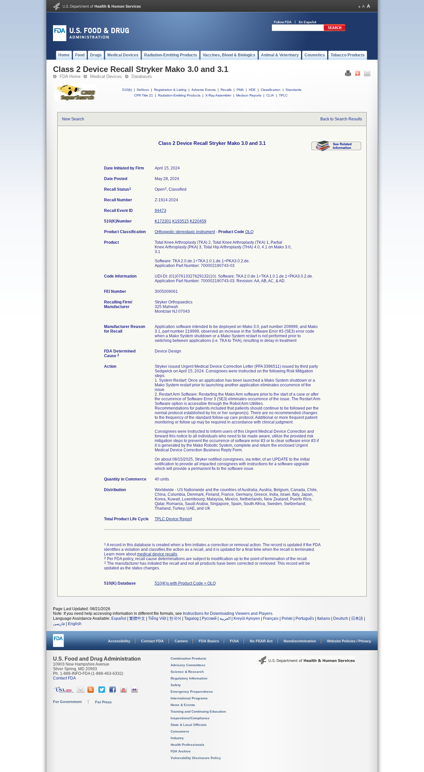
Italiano (323, 618)
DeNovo (143, 90)
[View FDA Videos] (124, 691)
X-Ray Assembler (218, 95)
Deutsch (340, 618)
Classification (271, 90)
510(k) (127, 90)
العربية (225, 618)
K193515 (180, 221)
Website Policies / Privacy (349, 641)
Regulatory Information (189, 678)
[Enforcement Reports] (336, 150)
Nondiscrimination (300, 641)
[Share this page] (357, 75)
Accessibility (119, 641)
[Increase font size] (368, 6)
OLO (249, 231)
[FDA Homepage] (58, 643)
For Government (67, 702)
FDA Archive (181, 751)
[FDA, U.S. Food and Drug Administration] (91, 39)
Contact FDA (152, 641)
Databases (142, 76)
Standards (293, 90)
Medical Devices (106, 76)
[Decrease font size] (359, 6)
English (74, 623)
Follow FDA (283, 22)
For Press (103, 702)
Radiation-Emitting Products (179, 95)
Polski (287, 618)
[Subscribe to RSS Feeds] (91, 691)
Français (271, 618)
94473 (160, 210)
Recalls (226, 90)
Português (304, 618)
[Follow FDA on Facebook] (113, 691)
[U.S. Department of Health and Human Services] (97, 8)
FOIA (234, 641)
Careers (181, 641)
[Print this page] (348, 75)
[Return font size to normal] (363, 6)
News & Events (183, 705)
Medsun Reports (248, 95)
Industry (177, 738)
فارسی (59, 623)
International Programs (189, 698)
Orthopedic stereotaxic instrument (185, 231)
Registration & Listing (170, 90)
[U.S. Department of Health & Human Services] (306, 662)
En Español (308, 22)
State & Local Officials (189, 725)
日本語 (357, 618)
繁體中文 (137, 618)
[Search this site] (334, 30)
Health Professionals (187, 744)
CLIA (270, 95)
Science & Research (187, 672)
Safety (176, 685)
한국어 (175, 618)
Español (118, 618)
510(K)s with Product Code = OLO (185, 583)
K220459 (198, 221)
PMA (240, 90)
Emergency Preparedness (192, 691)
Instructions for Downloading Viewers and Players (227, 613)
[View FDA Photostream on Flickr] (135, 691)
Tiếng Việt (157, 618)
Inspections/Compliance (190, 718)
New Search (73, 119)
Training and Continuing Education (198, 711)
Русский (209, 618)
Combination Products (188, 658)
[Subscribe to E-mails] (81, 691)
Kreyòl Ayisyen (247, 618)
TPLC (283, 95)
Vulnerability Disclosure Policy (196, 758)
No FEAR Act (261, 641)
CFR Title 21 (143, 95)
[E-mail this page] (367, 75)
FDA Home (70, 76)
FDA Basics (209, 641)
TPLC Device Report (173, 519)
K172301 (163, 221)
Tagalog (191, 618)
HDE (252, 90)
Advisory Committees (188, 665)
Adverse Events (203, 90)
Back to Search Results (341, 119)
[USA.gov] (64, 691)
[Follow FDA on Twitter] (102, 691)
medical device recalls (157, 554)
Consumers (180, 731)
